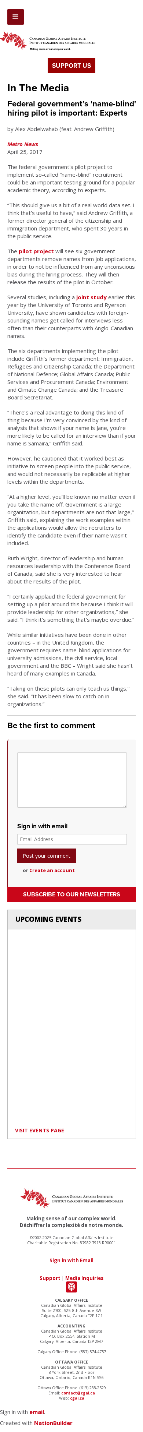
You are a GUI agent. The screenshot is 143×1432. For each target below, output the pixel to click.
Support (50, 1278)
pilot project (36, 251)
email (36, 1411)
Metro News (22, 144)
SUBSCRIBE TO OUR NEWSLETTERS (71, 894)
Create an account (52, 870)
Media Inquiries (84, 1278)
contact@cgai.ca (78, 1393)
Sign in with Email (72, 1260)
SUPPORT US (71, 66)
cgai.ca (77, 1398)
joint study (91, 297)
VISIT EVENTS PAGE (39, 1130)
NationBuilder (53, 1422)
